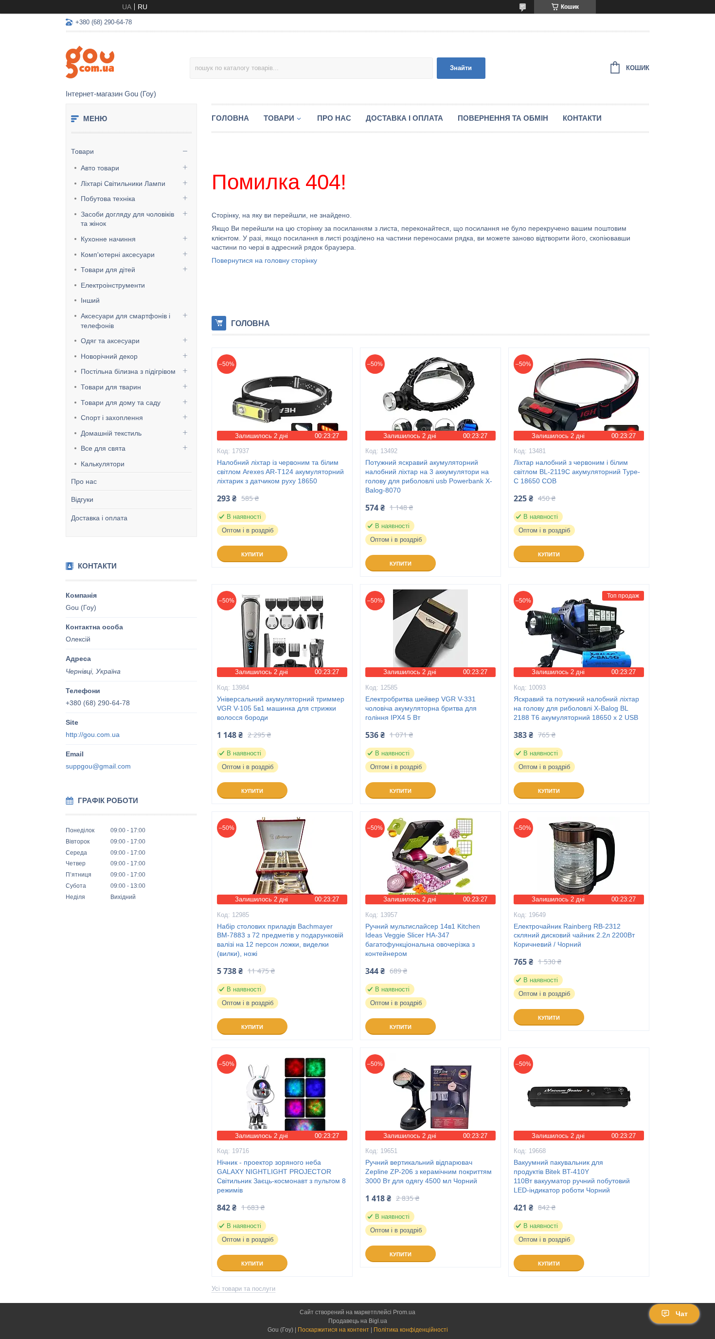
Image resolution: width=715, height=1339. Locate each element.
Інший (90, 300)
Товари (82, 151)
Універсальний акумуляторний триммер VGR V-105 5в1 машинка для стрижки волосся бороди (280, 708)
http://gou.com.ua (93, 734)
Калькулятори (103, 464)
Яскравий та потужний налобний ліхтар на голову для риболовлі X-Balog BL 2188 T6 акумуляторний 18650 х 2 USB (576, 708)
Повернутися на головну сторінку (264, 260)
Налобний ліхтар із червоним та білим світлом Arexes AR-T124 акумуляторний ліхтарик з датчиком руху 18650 (280, 472)
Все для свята (103, 448)
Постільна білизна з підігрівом (128, 371)
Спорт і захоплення (112, 418)
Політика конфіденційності (411, 1329)
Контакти (582, 118)
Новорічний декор (109, 356)
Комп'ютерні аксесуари (118, 254)
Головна (230, 118)
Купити (252, 554)
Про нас (84, 481)
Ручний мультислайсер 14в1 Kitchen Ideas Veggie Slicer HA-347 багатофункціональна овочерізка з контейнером (422, 940)
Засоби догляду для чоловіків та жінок (127, 219)
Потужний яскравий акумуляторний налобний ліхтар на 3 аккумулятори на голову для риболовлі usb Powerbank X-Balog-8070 (428, 476)
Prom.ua (404, 1312)
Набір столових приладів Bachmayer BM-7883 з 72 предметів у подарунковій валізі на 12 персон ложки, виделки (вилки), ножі (280, 940)
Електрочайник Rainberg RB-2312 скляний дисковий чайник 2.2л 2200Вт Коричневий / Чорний (574, 935)
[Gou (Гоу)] (128, 61)
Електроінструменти (113, 285)
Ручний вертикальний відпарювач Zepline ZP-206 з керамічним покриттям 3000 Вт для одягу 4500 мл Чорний (428, 1171)
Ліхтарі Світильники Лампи (123, 183)
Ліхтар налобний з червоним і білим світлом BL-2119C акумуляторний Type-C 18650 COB (577, 472)
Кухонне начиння (108, 239)
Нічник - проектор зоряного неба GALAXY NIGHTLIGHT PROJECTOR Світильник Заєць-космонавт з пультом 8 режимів (281, 1176)
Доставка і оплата (99, 518)
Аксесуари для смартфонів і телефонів (125, 321)
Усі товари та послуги (243, 1288)
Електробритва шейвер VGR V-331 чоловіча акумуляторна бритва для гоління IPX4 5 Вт (421, 708)
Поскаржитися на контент (333, 1329)
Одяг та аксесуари (110, 341)
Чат (682, 1314)
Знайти (461, 68)
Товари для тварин (111, 387)
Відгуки (82, 499)
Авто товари (100, 168)
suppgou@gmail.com (98, 766)
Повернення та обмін (503, 118)
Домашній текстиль (111, 433)
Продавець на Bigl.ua (357, 1321)
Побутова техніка (108, 198)
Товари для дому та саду (121, 402)
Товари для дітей (108, 270)
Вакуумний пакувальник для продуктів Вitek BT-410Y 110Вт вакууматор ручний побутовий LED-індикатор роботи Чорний (572, 1176)
